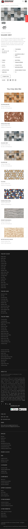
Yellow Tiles (3, 287)
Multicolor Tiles (4, 274)
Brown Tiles (3, 261)
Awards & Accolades (6, 481)
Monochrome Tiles (5, 306)
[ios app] (23, 409)
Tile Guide (3, 492)
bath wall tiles (21, 393)
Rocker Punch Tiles (5, 351)
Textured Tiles (4, 365)
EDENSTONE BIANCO (6, 220)
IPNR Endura (3, 515)
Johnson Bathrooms (6, 504)
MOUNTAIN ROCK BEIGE (7, 239)
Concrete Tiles (4, 299)
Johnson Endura (5, 502)
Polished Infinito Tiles (5, 341)
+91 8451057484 (6, 419)
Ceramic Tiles (4, 468)
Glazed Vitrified (19, 62)
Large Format (4, 458)
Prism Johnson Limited (6, 511)
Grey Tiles (3, 267)
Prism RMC (3, 513)
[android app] (14, 409)
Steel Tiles (3, 362)
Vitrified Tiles (4, 471)
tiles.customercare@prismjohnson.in (9, 425)
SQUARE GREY (4, 143)
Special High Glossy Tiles (6, 356)
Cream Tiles (3, 263)
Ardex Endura (4, 516)
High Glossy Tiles (5, 333)
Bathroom (3, 438)
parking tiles (12, 397)
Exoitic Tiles (3, 324)
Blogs (2, 490)
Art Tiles (2, 295)
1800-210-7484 (4, 417)
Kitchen (2, 436)
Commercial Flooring (6, 445)
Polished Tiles (4, 343)
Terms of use (11, 526)
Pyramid (3, 181)
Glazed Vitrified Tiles (5, 469)
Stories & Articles (5, 484)
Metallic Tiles (4, 270)
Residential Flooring (5, 443)
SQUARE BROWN (5, 104)
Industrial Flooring (5, 446)
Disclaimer (24, 526)
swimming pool (19, 397)
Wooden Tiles (4, 313)
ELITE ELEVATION (14, 5)
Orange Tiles (4, 275)
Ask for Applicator (5, 495)
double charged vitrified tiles (15, 398)
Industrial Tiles (4, 473)
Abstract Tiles (4, 294)
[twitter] (3, 404)
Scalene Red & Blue (6, 201)
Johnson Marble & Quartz (7, 505)
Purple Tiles (3, 279)
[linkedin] (8, 404)
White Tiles (3, 286)
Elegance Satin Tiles (5, 323)
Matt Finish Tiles (4, 336)
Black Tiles (3, 258)
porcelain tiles (4, 394)
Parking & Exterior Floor (6, 448)
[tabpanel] (14, 14)
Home (2, 5)
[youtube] (10, 404)
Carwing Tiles (4, 321)
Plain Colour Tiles (5, 307)
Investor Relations (5, 483)
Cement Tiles (4, 297)
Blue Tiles (3, 260)
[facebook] (1, 404)
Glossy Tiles (3, 328)
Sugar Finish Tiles (5, 363)
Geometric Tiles (4, 301)
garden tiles (4, 398)
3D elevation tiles (5, 391)
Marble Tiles (3, 302)
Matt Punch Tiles (4, 338)
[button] (23, 1)
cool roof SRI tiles (21, 396)
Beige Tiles (3, 256)
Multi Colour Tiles (5, 272)
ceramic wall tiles (21, 390)
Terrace (2, 440)
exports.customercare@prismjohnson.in (10, 426)
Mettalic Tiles (4, 304)
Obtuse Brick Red (5, 123)
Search (7, 5)
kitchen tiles (14, 393)
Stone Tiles (3, 311)
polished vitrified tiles (14, 394)
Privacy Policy (18, 526)
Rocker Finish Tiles (5, 349)
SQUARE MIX (4, 162)
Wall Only (4, 72)
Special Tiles (4, 360)
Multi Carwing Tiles (5, 340)
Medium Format (4, 460)
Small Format (4, 462)
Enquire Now (26, 19)
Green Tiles (3, 265)
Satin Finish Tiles (4, 355)
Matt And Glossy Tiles (6, 335)
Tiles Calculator (4, 494)
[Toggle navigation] (25, 1)
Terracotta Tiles (4, 284)
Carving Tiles (4, 319)
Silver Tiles (3, 282)
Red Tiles (3, 280)
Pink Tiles (3, 277)
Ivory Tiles (3, 268)
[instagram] (5, 404)
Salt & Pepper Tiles (5, 309)
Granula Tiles (4, 329)
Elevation (3, 441)
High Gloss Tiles (4, 331)
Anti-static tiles (4, 397)
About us (3, 479)
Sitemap (5, 526)
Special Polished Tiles (6, 358)
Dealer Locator (5, 452)
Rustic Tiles (3, 353)
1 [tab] (14, 19)
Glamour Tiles (4, 326)
